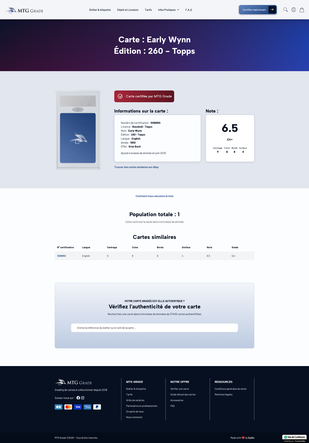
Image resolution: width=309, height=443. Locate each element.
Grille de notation (135, 400)
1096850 (61, 255)
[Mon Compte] (293, 9)
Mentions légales (223, 394)
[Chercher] (285, 9)
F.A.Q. (189, 9)
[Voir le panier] (301, 9)
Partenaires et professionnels (141, 405)
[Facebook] (78, 398)
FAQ (172, 405)
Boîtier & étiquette (100, 9)
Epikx (251, 437)
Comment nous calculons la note (154, 196)
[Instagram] (82, 398)
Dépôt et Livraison (127, 9)
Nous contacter (134, 417)
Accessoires (176, 400)
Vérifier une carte (179, 388)
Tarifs (148, 9)
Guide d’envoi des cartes (183, 394)
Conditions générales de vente (230, 388)
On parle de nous (135, 411)
